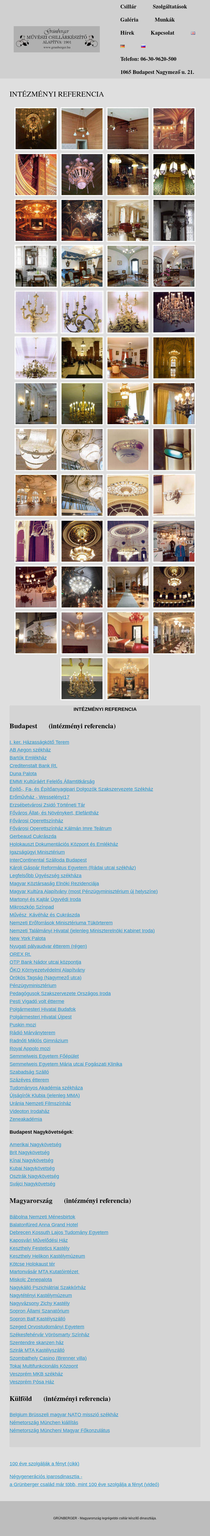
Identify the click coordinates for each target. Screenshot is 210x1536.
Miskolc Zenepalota (31, 1279)
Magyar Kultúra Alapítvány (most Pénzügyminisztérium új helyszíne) (84, 891)
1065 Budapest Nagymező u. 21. (157, 72)
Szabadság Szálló (29, 1072)
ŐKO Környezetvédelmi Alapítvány (47, 970)
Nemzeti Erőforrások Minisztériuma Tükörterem (61, 923)
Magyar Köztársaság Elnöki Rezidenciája (54, 883)
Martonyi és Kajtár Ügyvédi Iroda (45, 899)
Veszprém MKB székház (36, 1374)
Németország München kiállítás (44, 1422)
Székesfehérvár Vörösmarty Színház (49, 1334)
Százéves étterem (29, 1080)
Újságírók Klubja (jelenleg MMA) (45, 1095)
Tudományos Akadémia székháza (46, 1088)
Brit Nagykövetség (29, 1152)
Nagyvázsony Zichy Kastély (40, 1303)
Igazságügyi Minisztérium (37, 852)
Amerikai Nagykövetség (35, 1144)
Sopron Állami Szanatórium (39, 1311)
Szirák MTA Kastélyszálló (37, 1350)
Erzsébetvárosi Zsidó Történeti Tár (47, 805)
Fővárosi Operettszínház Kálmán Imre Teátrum (61, 828)
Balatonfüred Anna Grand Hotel (44, 1224)
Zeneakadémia (26, 1119)
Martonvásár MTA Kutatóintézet (45, 1271)
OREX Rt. (20, 954)
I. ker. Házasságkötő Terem (39, 742)
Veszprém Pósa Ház (32, 1382)
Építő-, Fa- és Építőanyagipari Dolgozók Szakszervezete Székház (81, 789)
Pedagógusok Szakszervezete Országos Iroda (60, 993)
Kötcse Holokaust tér (32, 1264)
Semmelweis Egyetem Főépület (44, 1056)
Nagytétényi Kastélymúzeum (41, 1295)
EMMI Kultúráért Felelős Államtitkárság (52, 781)
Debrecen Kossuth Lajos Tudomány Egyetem (59, 1232)
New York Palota (28, 938)
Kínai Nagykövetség (31, 1160)
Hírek (127, 33)
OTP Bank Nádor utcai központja (45, 962)
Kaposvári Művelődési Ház (39, 1240)
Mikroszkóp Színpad (32, 907)
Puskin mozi (23, 1025)
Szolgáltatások (170, 6)
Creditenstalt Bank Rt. (33, 765)
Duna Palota (23, 773)
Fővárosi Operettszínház (36, 821)
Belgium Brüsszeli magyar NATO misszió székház (64, 1414)
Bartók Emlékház (28, 757)
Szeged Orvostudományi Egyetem (47, 1327)
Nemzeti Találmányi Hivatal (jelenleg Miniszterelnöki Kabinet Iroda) (82, 930)
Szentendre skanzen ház (37, 1342)
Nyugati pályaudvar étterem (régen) (48, 946)
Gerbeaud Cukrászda (33, 836)
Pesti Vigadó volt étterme (37, 1001)
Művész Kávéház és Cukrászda (45, 915)
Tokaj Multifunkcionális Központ (44, 1366)
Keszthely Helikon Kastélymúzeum (47, 1256)
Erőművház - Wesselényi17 (39, 797)
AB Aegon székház (30, 750)
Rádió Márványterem (32, 1032)
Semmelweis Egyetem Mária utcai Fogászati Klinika (66, 1064)
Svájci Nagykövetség (32, 1184)
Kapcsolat (162, 33)
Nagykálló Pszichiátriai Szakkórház (48, 1287)
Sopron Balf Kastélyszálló (37, 1319)
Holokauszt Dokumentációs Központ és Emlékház (64, 844)
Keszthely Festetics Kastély (39, 1248)
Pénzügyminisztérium (33, 985)
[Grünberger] (56, 39)
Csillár (128, 6)
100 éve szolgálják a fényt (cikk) (44, 1463)
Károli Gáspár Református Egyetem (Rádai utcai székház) (73, 867)
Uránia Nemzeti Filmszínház (40, 1103)
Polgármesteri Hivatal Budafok (43, 1009)
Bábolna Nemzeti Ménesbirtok (42, 1217)
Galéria (129, 19)
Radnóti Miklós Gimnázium (39, 1040)
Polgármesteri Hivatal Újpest (41, 1017)
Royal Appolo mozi (30, 1048)
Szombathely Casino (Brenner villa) (48, 1358)
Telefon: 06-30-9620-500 (148, 59)
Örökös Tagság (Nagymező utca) (45, 977)
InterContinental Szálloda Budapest (48, 860)
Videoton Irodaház (29, 1111)
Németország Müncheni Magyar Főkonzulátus (60, 1430)
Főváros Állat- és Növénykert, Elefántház (54, 813)
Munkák (165, 19)
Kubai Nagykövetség (32, 1168)
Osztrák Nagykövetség (34, 1176)
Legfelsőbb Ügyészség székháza (45, 875)
